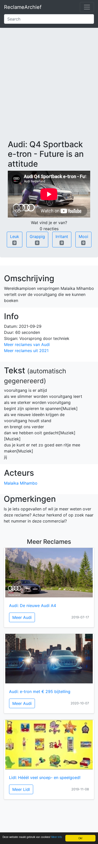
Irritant (62, 239)
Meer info (56, 837)
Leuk (14, 239)
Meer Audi (22, 617)
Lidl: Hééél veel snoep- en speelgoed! (44, 777)
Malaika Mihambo (20, 483)
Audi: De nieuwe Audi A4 (32, 605)
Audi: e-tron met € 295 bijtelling (39, 691)
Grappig (37, 239)
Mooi (83, 239)
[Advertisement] (49, 87)
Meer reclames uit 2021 (26, 350)
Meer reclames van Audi (27, 344)
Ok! (80, 838)
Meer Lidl (21, 789)
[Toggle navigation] (87, 7)
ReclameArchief (22, 7)
